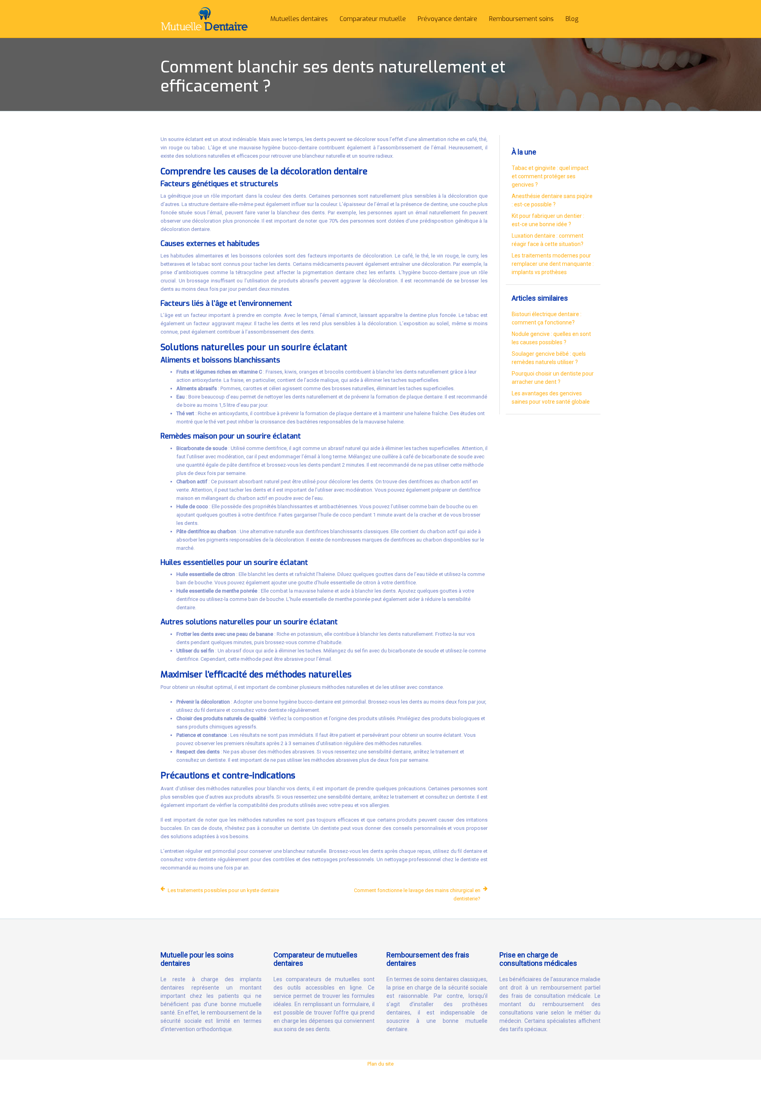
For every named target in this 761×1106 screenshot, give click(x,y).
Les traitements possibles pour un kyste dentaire (223, 890)
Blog (572, 19)
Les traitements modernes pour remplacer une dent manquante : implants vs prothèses (553, 263)
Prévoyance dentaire (447, 19)
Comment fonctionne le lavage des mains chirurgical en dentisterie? (417, 894)
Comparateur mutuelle (373, 19)
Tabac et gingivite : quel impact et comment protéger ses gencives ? (550, 176)
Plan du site (380, 1064)
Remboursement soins (521, 19)
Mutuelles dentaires (299, 19)
